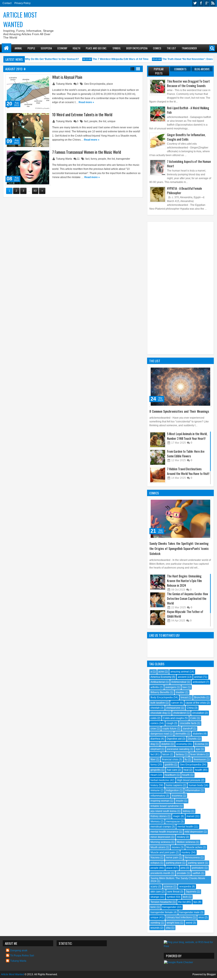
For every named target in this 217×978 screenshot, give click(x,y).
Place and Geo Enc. (96, 48)
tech (185, 896)
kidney (187, 811)
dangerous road (159, 733)
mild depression (194, 831)
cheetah (155, 707)
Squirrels (191, 891)
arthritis (154, 687)
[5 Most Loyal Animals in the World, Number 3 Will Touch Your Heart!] (157, 439)
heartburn (170, 774)
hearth (186, 774)
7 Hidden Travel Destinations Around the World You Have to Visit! (188, 471)
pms (183, 867)
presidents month (160, 873)
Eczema (199, 744)
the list (102, 121)
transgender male (189, 912)
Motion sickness (186, 842)
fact (86, 121)
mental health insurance (164, 831)
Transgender (189, 48)
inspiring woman (160, 800)
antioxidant (199, 682)
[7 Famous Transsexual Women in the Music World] (28, 167)
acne (161, 671)
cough (170, 723)
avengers (170, 687)
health (198, 769)
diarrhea (155, 738)
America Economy (160, 676)
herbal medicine (159, 780)
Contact (7, 3)
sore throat (173, 891)
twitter (195, 3)
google (207, 3)
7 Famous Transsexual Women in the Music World (86, 152)
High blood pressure (188, 780)
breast (184, 697)
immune (155, 790)
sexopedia (185, 886)
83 (35, 190)
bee (184, 687)
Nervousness (192, 857)
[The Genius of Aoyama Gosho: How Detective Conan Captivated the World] (157, 599)
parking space (196, 862)
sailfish (196, 873)
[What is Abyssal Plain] (28, 92)
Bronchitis (200, 697)
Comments (180, 69)
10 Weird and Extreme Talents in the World (82, 114)
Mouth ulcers (157, 847)
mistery (181, 837)
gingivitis (155, 769)
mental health (185, 826)
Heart (153, 774)
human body (196, 785)
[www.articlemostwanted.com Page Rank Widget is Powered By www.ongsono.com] (178, 962)
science (168, 886)
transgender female (161, 912)
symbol (171, 896)
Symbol (117, 48)
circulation (198, 712)
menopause (173, 821)
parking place (174, 862)
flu (186, 759)
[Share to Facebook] (36, 78)
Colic (193, 718)
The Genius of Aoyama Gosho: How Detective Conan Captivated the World (187, 598)
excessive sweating (178, 749)
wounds (155, 927)
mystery (185, 852)
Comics (157, 48)
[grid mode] (138, 68)
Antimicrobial (178, 682)
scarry (153, 886)
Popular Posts (159, 71)
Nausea (155, 857)
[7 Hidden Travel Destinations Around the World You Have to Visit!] (157, 475)
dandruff (187, 728)
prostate (181, 873)
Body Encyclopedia (136, 48)
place (110, 83)
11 (78, 158)
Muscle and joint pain (162, 852)
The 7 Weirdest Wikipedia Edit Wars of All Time (115, 59)
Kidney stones (158, 816)
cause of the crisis (195, 702)
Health (76, 48)
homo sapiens (174, 785)
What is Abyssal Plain (67, 77)
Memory (155, 821)
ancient (182, 676)
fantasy (180, 754)
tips (195, 902)
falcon (165, 754)
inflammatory (157, 795)
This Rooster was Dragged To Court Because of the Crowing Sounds (188, 83)
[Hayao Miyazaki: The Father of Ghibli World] (157, 617)
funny (94, 158)
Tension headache (161, 902)
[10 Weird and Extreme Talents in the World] (28, 130)
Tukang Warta (64, 83)
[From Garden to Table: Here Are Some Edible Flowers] (157, 457)
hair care (172, 769)
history (154, 785)
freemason (200, 759)
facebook (201, 3)
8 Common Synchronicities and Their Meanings (179, 411)
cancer (175, 702)
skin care (155, 891)
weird (189, 922)
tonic (153, 907)
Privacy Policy (22, 3)
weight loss (173, 922)
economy (181, 744)
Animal (18, 48)
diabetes (198, 733)
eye (198, 749)
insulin (180, 800)
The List (171, 48)
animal (198, 676)
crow (153, 728)
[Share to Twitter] (41, 78)
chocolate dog (158, 712)
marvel (190, 816)
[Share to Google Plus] (45, 78)
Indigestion (172, 790)
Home (6, 48)
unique (111, 121)
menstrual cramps (160, 826)
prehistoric (198, 867)
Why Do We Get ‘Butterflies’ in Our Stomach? (47, 59)
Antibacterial (157, 682)
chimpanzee (173, 707)
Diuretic (192, 738)
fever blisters (197, 754)
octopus (155, 862)
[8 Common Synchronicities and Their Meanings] (180, 387)
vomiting (155, 922)
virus (201, 917)
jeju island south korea (163, 811)
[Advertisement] (138, 19)
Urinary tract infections (179, 917)
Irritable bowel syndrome (164, 806)
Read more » (86, 102)
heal (186, 769)
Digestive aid (174, 738)
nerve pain (172, 857)
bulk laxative (157, 702)
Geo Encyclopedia (94, 83)
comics (154, 723)
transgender (123, 158)
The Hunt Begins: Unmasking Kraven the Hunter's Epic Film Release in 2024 (184, 581)
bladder (180, 692)
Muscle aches (194, 847)
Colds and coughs (173, 718)
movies (176, 847)
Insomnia (177, 795)
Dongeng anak (18, 950)
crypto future (169, 728)
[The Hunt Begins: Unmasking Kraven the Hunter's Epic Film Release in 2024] (157, 582)
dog (152, 744)
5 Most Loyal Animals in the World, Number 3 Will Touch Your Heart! (187, 436)
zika (168, 927)
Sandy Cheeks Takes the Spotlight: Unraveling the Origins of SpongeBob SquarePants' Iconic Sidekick (179, 548)
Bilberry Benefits (159, 692)
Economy (62, 48)
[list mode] (132, 68)
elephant (155, 749)
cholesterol (179, 712)
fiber (153, 759)
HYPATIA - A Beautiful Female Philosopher (184, 190)
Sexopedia (46, 48)
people (93, 121)
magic (176, 816)
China (190, 707)
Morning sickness (160, 842)
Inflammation (192, 790)
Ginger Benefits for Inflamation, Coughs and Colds (186, 137)
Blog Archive (202, 69)
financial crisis (170, 759)
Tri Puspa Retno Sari (22, 955)
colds (153, 718)
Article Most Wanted (20, 19)
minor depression (160, 837)
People (31, 48)
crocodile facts (188, 723)
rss (213, 3)
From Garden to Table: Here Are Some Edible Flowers (185, 453)
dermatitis (180, 733)
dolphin (165, 744)
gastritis (169, 764)
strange (154, 896)
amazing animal (179, 671)
